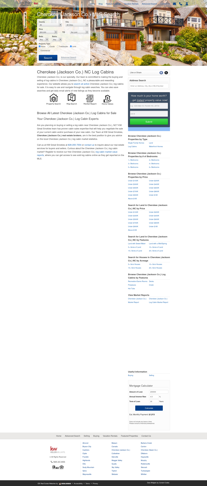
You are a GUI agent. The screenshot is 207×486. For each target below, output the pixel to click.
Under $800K (154, 191)
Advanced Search (68, 57)
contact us (89, 144)
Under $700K (133, 191)
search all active (81, 83)
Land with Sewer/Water (137, 243)
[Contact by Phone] (180, 3)
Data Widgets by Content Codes (158, 482)
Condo (52, 46)
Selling (151, 375)
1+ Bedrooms (133, 160)
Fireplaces (132, 285)
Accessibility (78, 483)
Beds (41, 36)
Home (42, 46)
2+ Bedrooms (154, 160)
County (42, 22)
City (67, 22)
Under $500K (133, 188)
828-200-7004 (74, 144)
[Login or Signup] (187, 3)
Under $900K (133, 195)
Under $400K (154, 184)
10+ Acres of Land (156, 247)
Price (41, 29)
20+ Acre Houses (155, 268)
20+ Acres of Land (156, 250)
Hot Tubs (131, 288)
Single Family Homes (136, 143)
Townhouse (63, 46)
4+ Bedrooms (154, 163)
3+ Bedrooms (133, 163)
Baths (54, 36)
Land (74, 46)
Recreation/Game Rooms (137, 281)
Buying (130, 375)
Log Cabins (132, 146)
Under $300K (133, 184)
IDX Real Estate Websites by (48, 483)
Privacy (95, 483)
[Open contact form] (174, 3)
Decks (151, 281)
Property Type (44, 43)
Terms (88, 483)
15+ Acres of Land (135, 250)
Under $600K (154, 188)
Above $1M (132, 198)
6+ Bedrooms (154, 167)
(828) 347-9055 (59, 461)
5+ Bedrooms (133, 167)
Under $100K (133, 180)
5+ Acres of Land (134, 247)
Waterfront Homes (156, 146)
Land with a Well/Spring (158, 243)
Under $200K (154, 180)
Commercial (45, 50)
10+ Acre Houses (155, 264)
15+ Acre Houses (134, 268)
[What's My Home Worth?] (107, 99)
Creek (151, 285)
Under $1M (153, 195)
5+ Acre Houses (134, 264)
